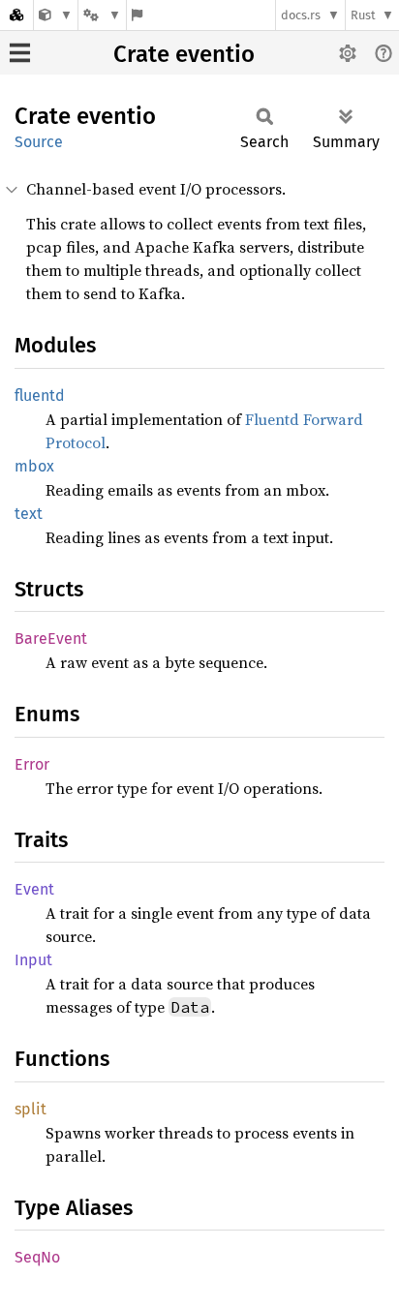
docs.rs (301, 15)
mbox (34, 466)
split (30, 1109)
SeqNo (37, 1257)
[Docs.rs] (16, 15)
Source (39, 142)
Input (33, 960)
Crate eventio (184, 54)
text (29, 513)
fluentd (40, 395)
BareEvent (51, 638)
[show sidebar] (20, 53)
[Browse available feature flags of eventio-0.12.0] (137, 15)
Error (32, 764)
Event (34, 889)
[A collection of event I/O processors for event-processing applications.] (55, 15)
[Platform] (101, 15)
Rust (363, 15)
